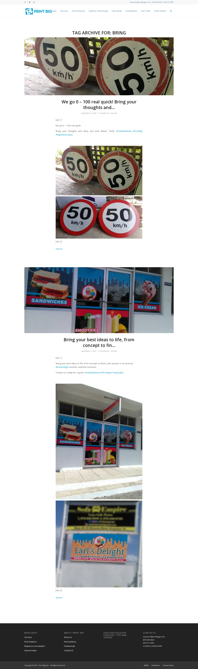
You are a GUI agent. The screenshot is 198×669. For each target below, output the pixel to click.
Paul (115, 113)
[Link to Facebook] (25, 2)
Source (59, 248)
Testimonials (69, 646)
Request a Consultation (34, 646)
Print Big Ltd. (44, 665)
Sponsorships (30, 650)
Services (28, 637)
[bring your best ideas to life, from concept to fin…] (99, 300)
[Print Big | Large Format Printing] (38, 10)
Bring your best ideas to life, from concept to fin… (99, 342)
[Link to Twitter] (29, 2)
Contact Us (68, 650)
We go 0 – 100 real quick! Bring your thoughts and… (99, 104)
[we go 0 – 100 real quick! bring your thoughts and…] (99, 66)
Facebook (105, 113)
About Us (68, 637)
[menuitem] (53, 10)
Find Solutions (30, 641)
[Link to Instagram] (34, 2)
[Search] (171, 10)
